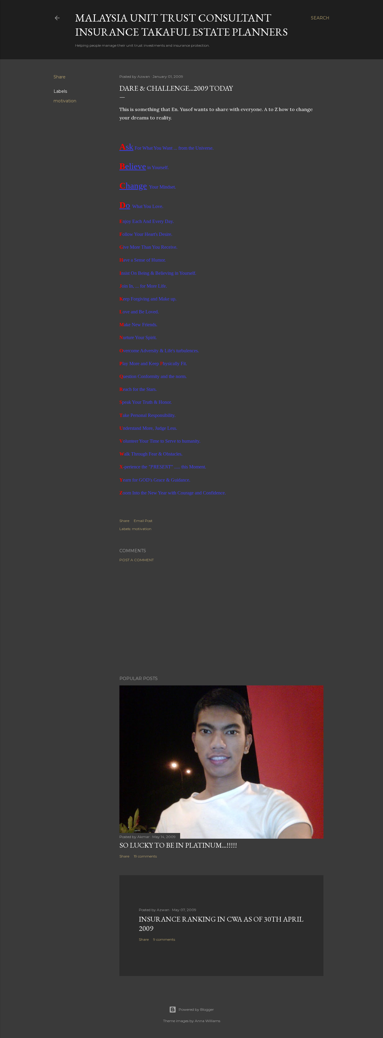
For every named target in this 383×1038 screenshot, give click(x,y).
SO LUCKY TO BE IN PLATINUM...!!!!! (178, 845)
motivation (65, 101)
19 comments (145, 856)
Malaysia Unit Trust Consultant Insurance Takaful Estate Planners (181, 25)
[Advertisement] (221, 619)
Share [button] (60, 77)
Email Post (143, 520)
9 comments (164, 939)
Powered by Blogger (196, 1009)
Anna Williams (207, 1021)
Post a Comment (136, 560)
